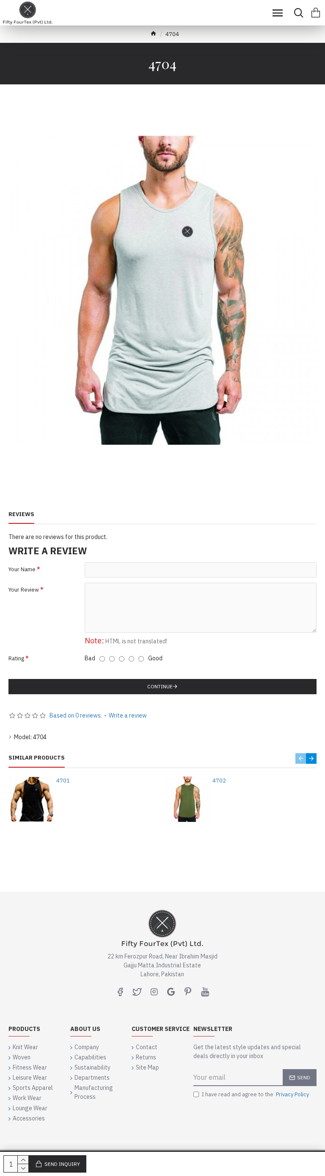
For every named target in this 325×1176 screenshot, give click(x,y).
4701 (63, 780)
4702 (219, 780)
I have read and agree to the (255, 1094)
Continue (160, 686)
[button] (300, 758)
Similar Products (36, 757)
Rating (16, 658)
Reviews (21, 514)
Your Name (22, 569)
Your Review (23, 589)
